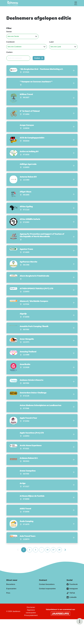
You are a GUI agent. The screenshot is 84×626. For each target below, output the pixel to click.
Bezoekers (10, 584)
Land (51, 42)
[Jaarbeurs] (60, 613)
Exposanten (11, 588)
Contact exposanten (47, 588)
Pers (8, 593)
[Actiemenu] (79, 621)
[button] (42, 70)
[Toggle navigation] (76, 3)
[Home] (13, 3)
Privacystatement (31, 615)
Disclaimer (31, 607)
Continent (10, 42)
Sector (9, 32)
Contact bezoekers (47, 584)
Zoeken (9, 52)
